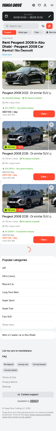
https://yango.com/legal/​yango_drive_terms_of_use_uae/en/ (26, 416)
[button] (33, 5)
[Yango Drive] (12, 5)
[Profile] (45, 5)
